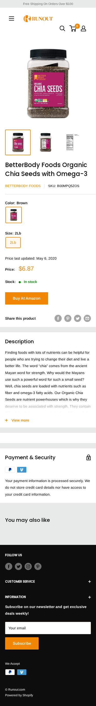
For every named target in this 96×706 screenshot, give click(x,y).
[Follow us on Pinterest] (37, 566)
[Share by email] (87, 318)
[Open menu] (11, 18)
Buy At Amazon (26, 298)
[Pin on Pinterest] (67, 318)
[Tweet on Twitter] (77, 318)
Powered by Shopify (19, 695)
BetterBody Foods (23, 186)
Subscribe (22, 643)
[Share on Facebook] (58, 318)
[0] (73, 28)
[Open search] (62, 28)
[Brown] (13, 215)
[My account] (83, 28)
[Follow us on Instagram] (28, 566)
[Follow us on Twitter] (18, 566)
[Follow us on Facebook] (8, 566)
